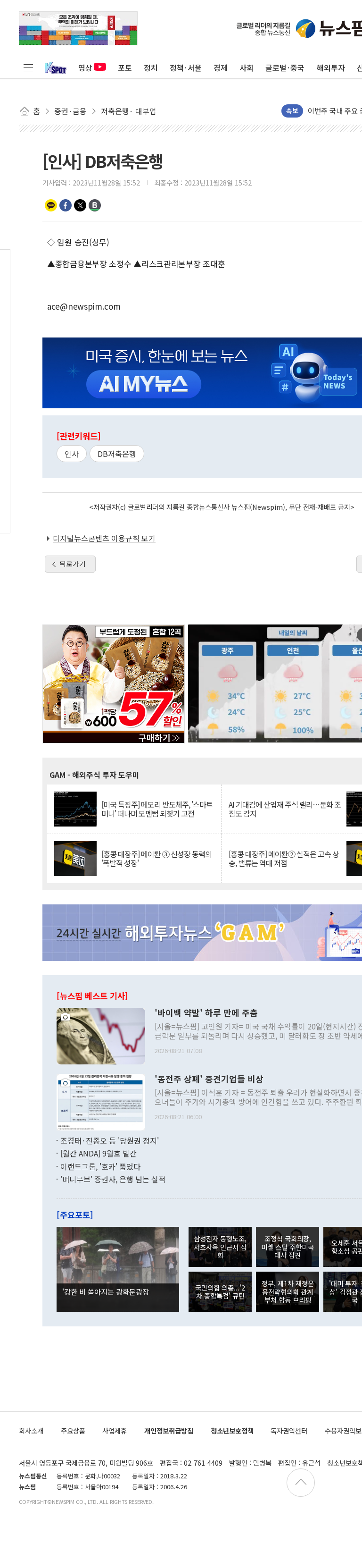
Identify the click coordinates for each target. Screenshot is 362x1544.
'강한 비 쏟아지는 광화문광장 (105, 1291)
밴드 (95, 205)
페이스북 (65, 205)
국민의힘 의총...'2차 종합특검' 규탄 (220, 1291)
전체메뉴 (28, 67)
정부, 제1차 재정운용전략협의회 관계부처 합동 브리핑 (288, 1291)
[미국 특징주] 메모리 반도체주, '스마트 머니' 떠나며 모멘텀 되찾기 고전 (157, 809)
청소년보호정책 (232, 1430)
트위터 (80, 205)
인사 (72, 453)
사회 (246, 67)
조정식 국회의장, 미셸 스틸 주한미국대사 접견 (287, 1246)
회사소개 (31, 1430)
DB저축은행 (117, 453)
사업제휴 (114, 1430)
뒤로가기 (72, 563)
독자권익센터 (289, 1430)
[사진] (101, 1034)
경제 (221, 67)
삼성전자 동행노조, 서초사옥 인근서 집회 (220, 1246)
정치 (151, 67)
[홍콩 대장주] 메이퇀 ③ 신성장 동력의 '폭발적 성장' (156, 859)
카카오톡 (51, 205)
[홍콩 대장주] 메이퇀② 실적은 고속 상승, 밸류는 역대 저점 (284, 859)
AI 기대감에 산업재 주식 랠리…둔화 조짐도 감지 (285, 809)
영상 (85, 67)
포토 (125, 67)
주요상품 (73, 1430)
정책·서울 (186, 67)
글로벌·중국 (284, 67)
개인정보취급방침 (168, 1430)
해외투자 (331, 67)
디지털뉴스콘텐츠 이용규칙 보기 (104, 538)
